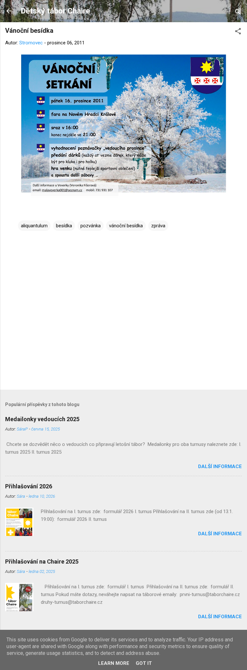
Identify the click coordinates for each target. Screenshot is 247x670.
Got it (144, 663)
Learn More (113, 663)
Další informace (220, 466)
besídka (64, 226)
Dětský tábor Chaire (55, 10)
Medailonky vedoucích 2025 (42, 419)
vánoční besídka (126, 226)
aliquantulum (34, 226)
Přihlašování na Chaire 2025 (41, 561)
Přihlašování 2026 (28, 486)
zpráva (158, 226)
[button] (238, 32)
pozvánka (90, 226)
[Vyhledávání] (238, 13)
